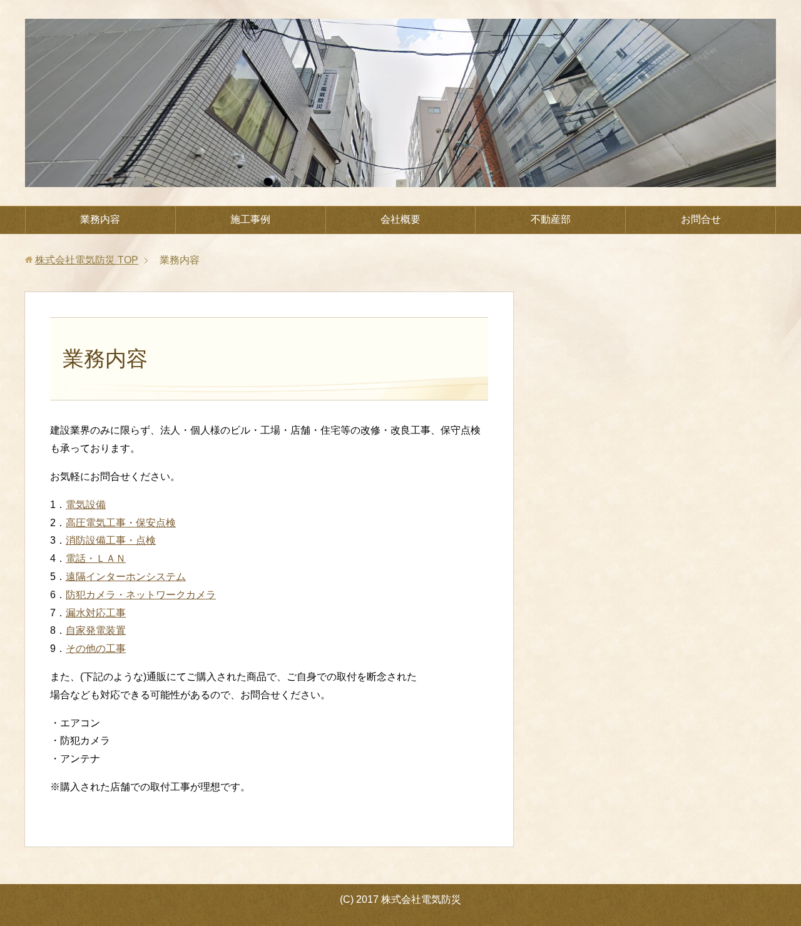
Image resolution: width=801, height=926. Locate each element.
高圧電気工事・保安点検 (121, 522)
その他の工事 (96, 648)
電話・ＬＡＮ (96, 558)
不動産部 (551, 219)
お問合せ (701, 219)
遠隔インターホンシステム (126, 576)
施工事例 (250, 219)
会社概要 (400, 219)
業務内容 (100, 219)
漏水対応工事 (96, 613)
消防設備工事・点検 (111, 540)
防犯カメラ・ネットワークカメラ (141, 594)
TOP (86, 260)
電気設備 (86, 504)
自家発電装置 (96, 630)
